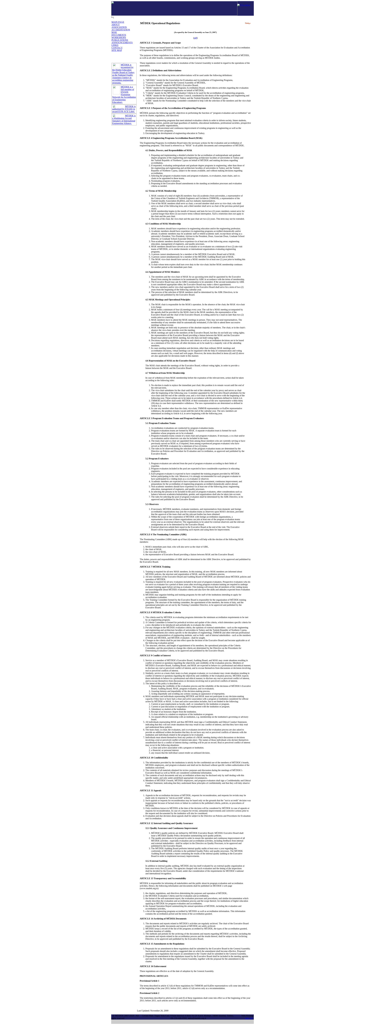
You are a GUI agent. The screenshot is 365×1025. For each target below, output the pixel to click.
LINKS (114, 45)
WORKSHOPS (118, 37)
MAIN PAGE (117, 22)
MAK (114, 32)
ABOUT (115, 24)
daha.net (249, 1018)
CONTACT (116, 48)
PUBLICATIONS (119, 40)
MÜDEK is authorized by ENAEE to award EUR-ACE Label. (124, 109)
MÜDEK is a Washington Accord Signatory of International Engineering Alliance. (124, 119)
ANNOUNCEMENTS (122, 42)
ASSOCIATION (119, 27)
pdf (195, 38)
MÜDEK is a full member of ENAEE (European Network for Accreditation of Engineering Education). (124, 94)
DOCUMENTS (118, 35)
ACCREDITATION (120, 30)
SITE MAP (116, 50)
